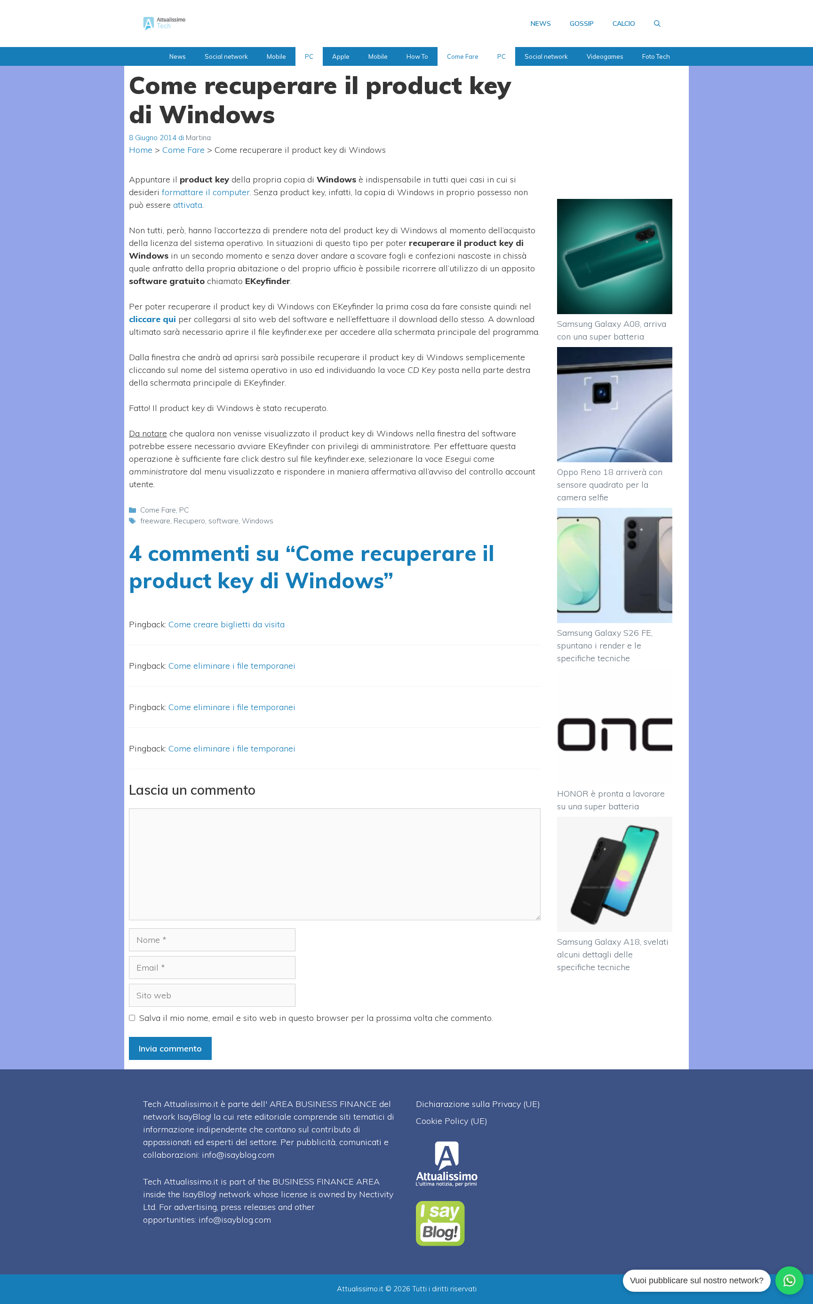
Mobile (276, 56)
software (223, 520)
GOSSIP (582, 23)
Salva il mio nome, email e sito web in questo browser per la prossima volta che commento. (316, 1017)
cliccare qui (152, 319)
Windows (257, 520)
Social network (226, 56)
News (177, 56)
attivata (187, 204)
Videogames (605, 56)
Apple (341, 56)
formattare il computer (206, 192)
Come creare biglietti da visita (226, 624)
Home (140, 149)
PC (309, 56)
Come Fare (462, 56)
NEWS (541, 23)
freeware (155, 520)
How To (417, 56)
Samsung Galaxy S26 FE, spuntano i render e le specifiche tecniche (605, 645)
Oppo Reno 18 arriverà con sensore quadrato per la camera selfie (609, 484)
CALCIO (624, 23)
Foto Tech (656, 56)
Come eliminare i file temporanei (231, 665)
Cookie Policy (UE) (451, 1120)
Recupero (189, 520)
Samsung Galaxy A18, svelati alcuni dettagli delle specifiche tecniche (613, 954)
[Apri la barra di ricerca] (657, 23)
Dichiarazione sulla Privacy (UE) (478, 1104)
